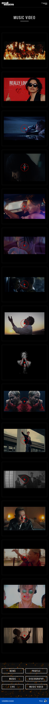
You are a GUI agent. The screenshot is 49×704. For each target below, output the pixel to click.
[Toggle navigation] (44, 4)
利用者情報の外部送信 (8, 701)
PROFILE (36, 670)
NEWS (13, 670)
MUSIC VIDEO (36, 686)
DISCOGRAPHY (36, 678)
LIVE (12, 686)
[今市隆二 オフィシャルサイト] (8, 3)
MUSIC (12, 678)
